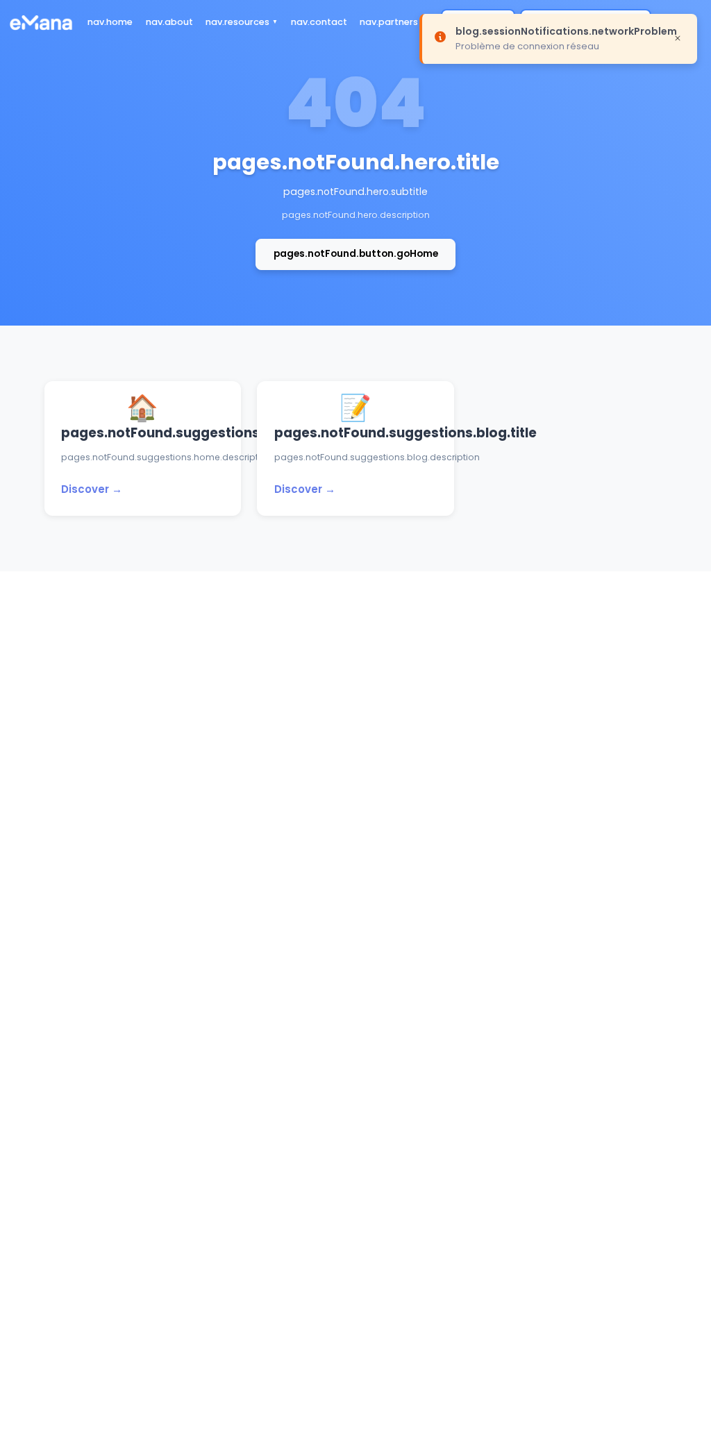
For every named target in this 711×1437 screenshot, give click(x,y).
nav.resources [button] (237, 21)
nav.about (169, 21)
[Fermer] (677, 37)
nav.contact (319, 21)
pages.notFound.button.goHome (356, 253)
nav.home (110, 21)
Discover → (91, 489)
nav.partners (389, 21)
